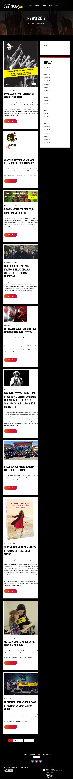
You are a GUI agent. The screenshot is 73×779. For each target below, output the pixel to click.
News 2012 (46, 113)
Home (31, 5)
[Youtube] (36, 761)
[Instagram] (40, 761)
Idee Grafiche (16, 774)
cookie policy (47, 754)
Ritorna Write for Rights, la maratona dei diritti (19, 211)
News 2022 (47, 81)
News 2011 (46, 117)
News (50, 5)
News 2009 (47, 123)
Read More (12, 120)
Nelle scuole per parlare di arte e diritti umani (19, 468)
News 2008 (47, 126)
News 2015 (47, 103)
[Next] (31, 740)
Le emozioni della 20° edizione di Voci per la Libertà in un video (20, 706)
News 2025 (47, 71)
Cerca (45, 45)
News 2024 (47, 74)
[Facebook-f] (32, 761)
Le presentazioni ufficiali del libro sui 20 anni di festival (20, 330)
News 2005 (47, 136)
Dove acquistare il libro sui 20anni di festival (19, 95)
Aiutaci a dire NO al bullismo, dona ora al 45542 (19, 643)
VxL (16, 90)
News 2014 (47, 107)
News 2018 (46, 94)
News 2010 (47, 120)
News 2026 (47, 68)
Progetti (55, 5)
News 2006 (47, 133)
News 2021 (46, 84)
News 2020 (47, 87)
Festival (44, 5)
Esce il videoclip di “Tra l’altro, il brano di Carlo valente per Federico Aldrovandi (17, 271)
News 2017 (47, 97)
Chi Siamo (36, 5)
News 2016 (47, 100)
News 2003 (47, 143)
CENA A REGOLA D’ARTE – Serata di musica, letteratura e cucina (20, 551)
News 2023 (47, 77)
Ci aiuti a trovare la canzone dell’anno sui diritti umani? (19, 161)
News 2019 (47, 90)
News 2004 (47, 139)
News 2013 (46, 110)
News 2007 (47, 130)
